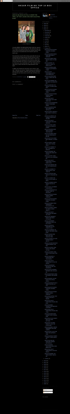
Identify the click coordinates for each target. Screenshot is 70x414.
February (47, 48)
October (46, 34)
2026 (45, 23)
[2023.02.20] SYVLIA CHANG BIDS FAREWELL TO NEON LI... (51, 139)
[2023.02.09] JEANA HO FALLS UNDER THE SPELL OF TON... (51, 284)
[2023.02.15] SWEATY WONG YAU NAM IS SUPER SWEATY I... (51, 209)
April (46, 44)
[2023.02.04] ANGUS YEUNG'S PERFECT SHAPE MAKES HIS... (51, 337)
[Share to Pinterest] (34, 77)
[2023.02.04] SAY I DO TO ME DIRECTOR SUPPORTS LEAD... (51, 333)
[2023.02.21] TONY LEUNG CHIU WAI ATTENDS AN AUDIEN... (50, 126)
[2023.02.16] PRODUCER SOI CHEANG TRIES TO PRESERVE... (51, 191)
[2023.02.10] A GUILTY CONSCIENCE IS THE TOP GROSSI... (51, 262)
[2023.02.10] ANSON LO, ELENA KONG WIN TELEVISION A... (50, 258)
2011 (45, 380)
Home (26, 115)
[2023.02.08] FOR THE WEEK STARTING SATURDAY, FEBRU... (51, 289)
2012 (45, 378)
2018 (45, 367)
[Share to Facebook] (33, 77)
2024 (45, 27)
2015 (45, 373)
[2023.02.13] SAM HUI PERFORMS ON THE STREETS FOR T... (49, 227)
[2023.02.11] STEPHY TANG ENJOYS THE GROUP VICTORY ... (50, 249)
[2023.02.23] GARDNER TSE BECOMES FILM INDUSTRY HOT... (51, 82)
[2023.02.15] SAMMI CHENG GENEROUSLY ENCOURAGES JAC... (50, 204)
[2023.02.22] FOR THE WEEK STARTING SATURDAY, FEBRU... (51, 91)
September (47, 35)
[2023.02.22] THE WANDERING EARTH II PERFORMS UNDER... (51, 104)
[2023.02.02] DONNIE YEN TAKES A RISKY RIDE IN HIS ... (50, 355)
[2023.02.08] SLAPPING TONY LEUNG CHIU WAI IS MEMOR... (51, 297)
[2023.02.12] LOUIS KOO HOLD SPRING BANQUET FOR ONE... (51, 244)
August (46, 37)
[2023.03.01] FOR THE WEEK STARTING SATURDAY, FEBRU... (51, 51)
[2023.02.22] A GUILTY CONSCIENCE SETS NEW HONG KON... (51, 100)
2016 (45, 371)
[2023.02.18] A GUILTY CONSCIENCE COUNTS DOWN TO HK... (50, 161)
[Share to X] (32, 77)
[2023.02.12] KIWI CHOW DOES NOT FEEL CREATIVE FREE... (50, 235)
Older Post (38, 115)
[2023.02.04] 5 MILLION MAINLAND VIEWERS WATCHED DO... (50, 342)
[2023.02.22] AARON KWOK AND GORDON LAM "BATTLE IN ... (50, 108)
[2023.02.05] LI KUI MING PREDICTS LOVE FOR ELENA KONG (50, 324)
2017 (45, 369)
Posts (45, 390)
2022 (45, 360)
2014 (45, 374)
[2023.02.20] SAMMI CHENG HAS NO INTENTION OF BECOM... (50, 135)
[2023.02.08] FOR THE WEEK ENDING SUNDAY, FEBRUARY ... (51, 293)
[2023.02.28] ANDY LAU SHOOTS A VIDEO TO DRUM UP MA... (50, 64)
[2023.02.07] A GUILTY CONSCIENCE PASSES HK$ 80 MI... (51, 302)
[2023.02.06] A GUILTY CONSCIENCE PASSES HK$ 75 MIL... (51, 311)
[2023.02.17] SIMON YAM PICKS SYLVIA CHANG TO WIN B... (51, 179)
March (46, 46)
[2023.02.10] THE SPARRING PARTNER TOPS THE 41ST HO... (51, 271)
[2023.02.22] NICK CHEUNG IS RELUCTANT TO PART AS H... (51, 113)
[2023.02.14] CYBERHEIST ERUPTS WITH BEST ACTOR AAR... (50, 218)
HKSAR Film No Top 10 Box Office (35, 7)
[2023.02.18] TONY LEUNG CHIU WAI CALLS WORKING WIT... (51, 157)
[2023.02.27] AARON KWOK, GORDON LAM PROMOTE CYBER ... (51, 69)
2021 (45, 362)
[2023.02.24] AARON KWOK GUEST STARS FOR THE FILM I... (50, 77)
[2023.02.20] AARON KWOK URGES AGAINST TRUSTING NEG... (50, 130)
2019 (45, 366)
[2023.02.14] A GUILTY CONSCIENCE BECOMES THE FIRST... (50, 213)
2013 (45, 376)
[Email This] (29, 77)
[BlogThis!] (31, 77)
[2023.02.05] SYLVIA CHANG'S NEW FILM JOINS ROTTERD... (51, 319)
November (47, 32)
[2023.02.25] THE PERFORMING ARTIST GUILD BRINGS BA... (50, 73)
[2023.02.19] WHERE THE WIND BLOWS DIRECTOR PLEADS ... (50, 153)
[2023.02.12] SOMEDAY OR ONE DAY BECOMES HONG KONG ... (51, 231)
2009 (45, 383)
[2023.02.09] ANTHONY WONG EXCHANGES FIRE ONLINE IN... (51, 275)
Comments (46, 392)
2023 (45, 28)
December (47, 30)
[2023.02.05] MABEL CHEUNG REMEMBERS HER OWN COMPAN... (51, 328)
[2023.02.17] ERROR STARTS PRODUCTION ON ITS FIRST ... (51, 184)
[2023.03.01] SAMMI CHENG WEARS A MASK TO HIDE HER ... (51, 60)
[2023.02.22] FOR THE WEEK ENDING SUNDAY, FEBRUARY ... (51, 95)
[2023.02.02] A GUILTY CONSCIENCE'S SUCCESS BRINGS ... (51, 350)
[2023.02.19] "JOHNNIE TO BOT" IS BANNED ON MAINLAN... (50, 148)
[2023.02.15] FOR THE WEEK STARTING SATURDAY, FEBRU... (51, 200)
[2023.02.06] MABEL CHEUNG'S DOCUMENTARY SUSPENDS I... (51, 306)
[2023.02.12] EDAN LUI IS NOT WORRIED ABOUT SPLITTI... (51, 240)
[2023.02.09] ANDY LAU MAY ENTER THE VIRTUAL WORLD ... (50, 280)
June (46, 41)
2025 (45, 25)
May (46, 42)
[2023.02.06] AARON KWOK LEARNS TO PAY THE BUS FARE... (51, 315)
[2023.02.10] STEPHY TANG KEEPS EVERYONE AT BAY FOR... (51, 253)
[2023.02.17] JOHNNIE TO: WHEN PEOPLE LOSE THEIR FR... (50, 170)
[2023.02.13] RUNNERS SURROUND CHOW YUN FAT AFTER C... (50, 222)
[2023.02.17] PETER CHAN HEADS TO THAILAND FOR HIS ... (51, 175)
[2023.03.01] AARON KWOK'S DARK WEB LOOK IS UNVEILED (51, 55)
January (46, 358)
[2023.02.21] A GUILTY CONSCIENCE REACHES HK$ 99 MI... (50, 122)
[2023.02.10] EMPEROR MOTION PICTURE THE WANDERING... (50, 266)
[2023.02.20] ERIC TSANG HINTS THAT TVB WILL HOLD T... (50, 144)
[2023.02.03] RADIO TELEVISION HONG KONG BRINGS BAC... (51, 346)
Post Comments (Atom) (22, 117)
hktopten (52, 14)
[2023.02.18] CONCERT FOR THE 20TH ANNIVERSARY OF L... (51, 166)
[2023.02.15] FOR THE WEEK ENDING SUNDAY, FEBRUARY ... (51, 196)
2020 (45, 364)
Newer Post (14, 115)
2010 (45, 382)
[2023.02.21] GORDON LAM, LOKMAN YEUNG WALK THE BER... (50, 117)
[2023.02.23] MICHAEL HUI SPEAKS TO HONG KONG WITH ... (51, 86)
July (46, 39)
